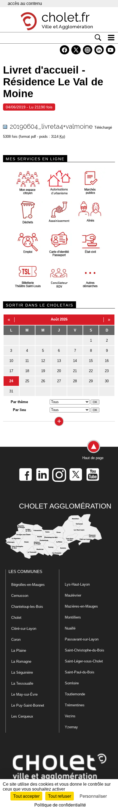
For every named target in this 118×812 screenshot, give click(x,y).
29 (91, 381)
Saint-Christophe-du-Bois (84, 650)
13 (59, 361)
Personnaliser (93, 796)
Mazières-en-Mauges (81, 606)
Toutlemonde (75, 694)
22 (91, 371)
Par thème (19, 402)
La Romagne (21, 661)
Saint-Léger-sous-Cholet (84, 661)
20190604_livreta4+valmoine (51, 126)
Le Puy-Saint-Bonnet (27, 705)
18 (27, 371)
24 (11, 381)
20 (59, 371)
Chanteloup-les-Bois (27, 607)
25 (27, 381)
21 (75, 371)
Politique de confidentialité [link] (60, 805)
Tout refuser (59, 796)
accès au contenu (25, 3)
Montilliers (73, 617)
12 (43, 361)
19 (43, 371)
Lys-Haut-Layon (77, 584)
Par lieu (19, 410)
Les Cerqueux (22, 716)
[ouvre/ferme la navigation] (111, 37)
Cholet (16, 618)
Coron (16, 639)
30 (107, 381)
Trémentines (75, 705)
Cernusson (19, 596)
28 (75, 381)
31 (11, 391)
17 (11, 371)
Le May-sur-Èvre (24, 694)
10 (11, 361)
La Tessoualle (22, 683)
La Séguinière (22, 672)
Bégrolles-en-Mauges (28, 585)
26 (43, 381)
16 (107, 361)
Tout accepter (26, 796)
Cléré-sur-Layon (23, 628)
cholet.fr (65, 17)
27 (59, 381)
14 (75, 361)
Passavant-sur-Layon (82, 639)
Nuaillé (70, 628)
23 (107, 371)
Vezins (70, 716)
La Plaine (18, 650)
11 (27, 361)
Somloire (72, 683)
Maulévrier (73, 595)
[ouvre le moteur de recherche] (98, 37)
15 (91, 361)
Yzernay (71, 727)
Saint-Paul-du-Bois (79, 672)
